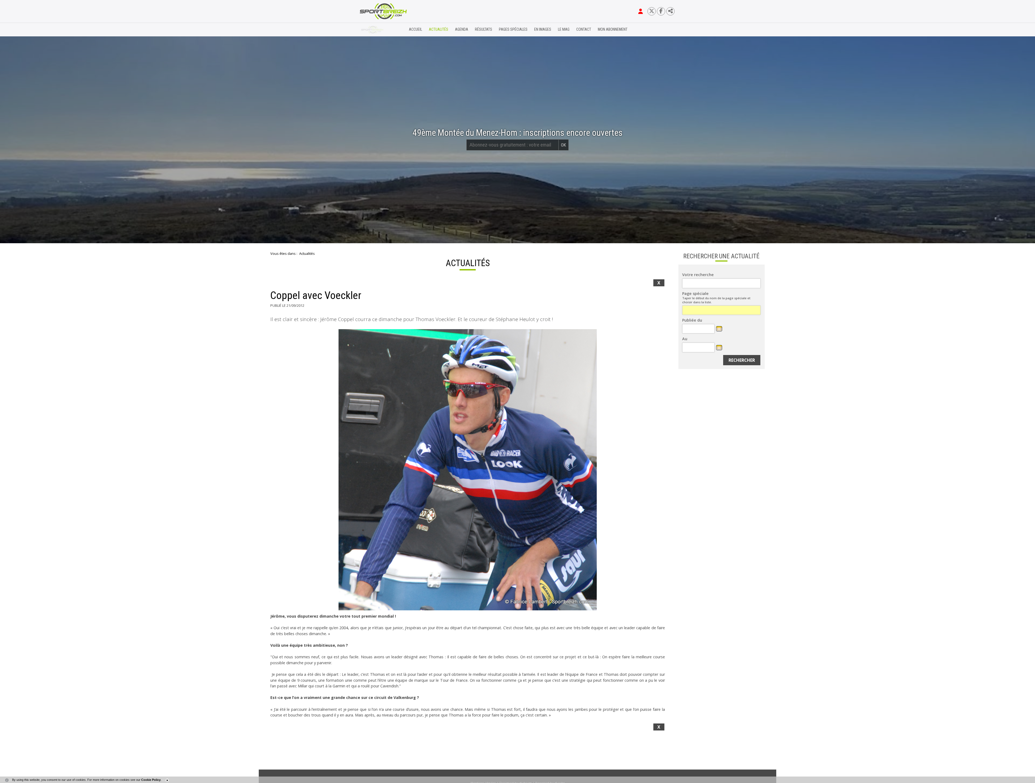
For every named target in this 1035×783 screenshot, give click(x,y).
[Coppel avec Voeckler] (467, 470)
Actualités (438, 29)
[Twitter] (651, 11)
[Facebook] (661, 11)
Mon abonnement (612, 29)
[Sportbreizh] (372, 30)
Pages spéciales (513, 29)
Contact (583, 29)
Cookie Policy (151, 779)
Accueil (415, 29)
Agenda (461, 29)
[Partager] (670, 11)
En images (542, 29)
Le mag (564, 29)
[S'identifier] (641, 11)
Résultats (483, 29)
